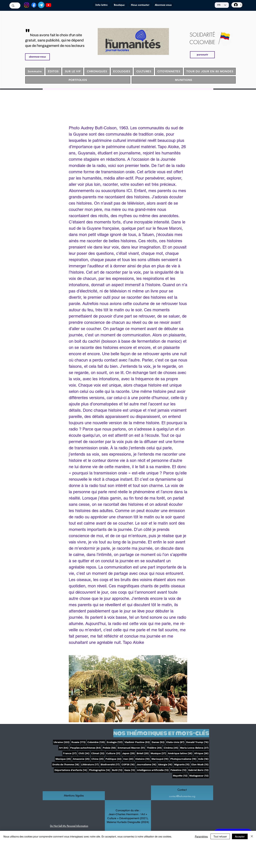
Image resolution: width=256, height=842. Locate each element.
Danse (158, 742)
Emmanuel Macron (132, 747)
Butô (117, 769)
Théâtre (154, 747)
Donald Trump (197, 742)
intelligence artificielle (153, 769)
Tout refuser (220, 836)
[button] (74, 795)
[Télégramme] (41, 5)
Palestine (178, 769)
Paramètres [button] (201, 836)
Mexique (64, 758)
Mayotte (180, 775)
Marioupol (160, 758)
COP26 (128, 764)
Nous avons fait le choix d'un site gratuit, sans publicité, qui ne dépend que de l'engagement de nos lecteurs (54, 40)
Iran (128, 758)
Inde (203, 758)
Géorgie (165, 764)
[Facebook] (34, 5)
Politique (114, 758)
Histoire (142, 758)
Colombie (96, 742)
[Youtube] (48, 5)
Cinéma (171, 747)
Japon (128, 753)
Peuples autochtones (86, 747)
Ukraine (62, 742)
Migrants (182, 764)
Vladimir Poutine (137, 742)
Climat (98, 753)
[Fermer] (252, 836)
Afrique (201, 753)
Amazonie (81, 758)
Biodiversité (110, 764)
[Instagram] (26, 5)
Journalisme (147, 764)
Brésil (143, 753)
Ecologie (115, 742)
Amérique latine (180, 753)
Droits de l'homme (66, 764)
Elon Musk (200, 764)
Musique (159, 753)
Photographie (100, 769)
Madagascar (199, 775)
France (70, 753)
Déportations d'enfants (71, 769)
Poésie (110, 747)
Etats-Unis (175, 742)
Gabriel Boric (198, 769)
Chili (84, 753)
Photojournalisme (183, 758)
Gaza (130, 769)
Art (64, 747)
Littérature (90, 764)
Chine (97, 758)
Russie (78, 742)
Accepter (240, 836)
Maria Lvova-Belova (194, 747)
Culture (113, 753)
